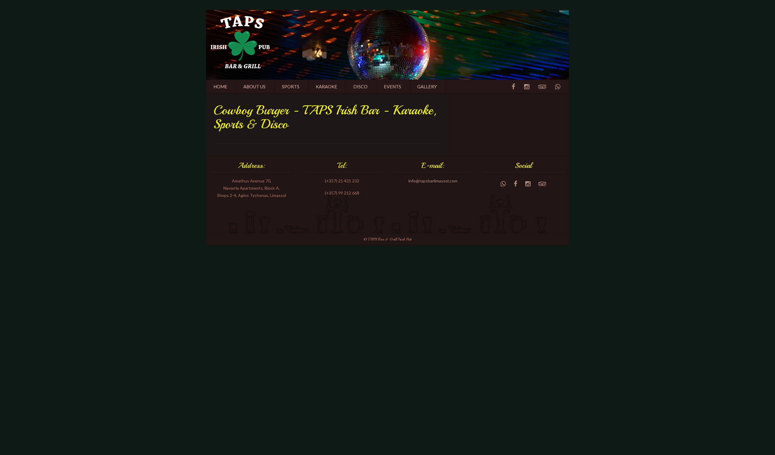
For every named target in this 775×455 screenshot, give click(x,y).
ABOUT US (254, 86)
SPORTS (290, 86)
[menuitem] (220, 86)
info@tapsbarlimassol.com (432, 180)
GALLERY (427, 86)
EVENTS (392, 86)
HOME (220, 86)
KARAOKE (326, 86)
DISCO (360, 86)
